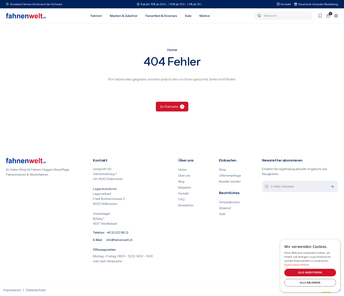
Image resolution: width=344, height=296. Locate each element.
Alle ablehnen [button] (310, 282)
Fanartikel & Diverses (161, 16)
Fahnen (96, 16)
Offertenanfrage (230, 175)
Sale (188, 16)
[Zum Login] (334, 15)
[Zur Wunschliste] (318, 15)
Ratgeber (184, 187)
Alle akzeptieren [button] (310, 272)
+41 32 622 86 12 (117, 232)
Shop (222, 169)
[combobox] (286, 16)
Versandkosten (229, 202)
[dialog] (310, 265)
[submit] (331, 186)
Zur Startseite (169, 106)
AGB (222, 214)
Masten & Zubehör (124, 16)
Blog (181, 181)
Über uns (184, 175)
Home (172, 50)
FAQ (181, 199)
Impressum (12, 290)
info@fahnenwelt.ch (120, 240)
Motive (204, 16)
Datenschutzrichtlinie (296, 264)
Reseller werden (230, 181)
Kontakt (183, 193)
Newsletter (186, 205)
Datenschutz (36, 290)
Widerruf (225, 208)
